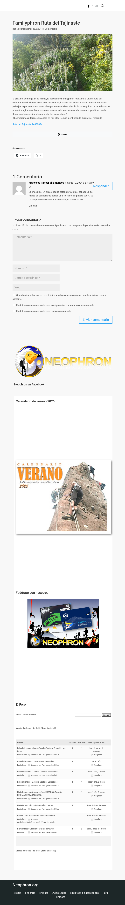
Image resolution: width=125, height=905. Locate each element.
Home (18, 715)
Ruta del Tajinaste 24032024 (27, 124)
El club (17, 892)
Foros (25, 715)
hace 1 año (96, 761)
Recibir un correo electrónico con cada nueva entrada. (44, 311)
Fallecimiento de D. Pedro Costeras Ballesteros (37, 772)
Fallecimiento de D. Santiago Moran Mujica (35, 761)
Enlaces (43, 892)
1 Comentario (50, 29)
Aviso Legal (59, 892)
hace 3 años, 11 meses (96, 829)
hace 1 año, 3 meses (96, 792)
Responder (101, 186)
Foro (105, 892)
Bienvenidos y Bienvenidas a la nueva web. (35, 829)
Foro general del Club (50, 755)
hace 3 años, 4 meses (96, 805)
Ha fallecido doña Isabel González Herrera (35, 805)
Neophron (21, 29)
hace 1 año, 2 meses (96, 772)
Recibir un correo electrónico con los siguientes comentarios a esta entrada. (55, 305)
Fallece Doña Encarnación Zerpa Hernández (36, 815)
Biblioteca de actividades (84, 892)
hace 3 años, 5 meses (96, 815)
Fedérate (30, 892)
